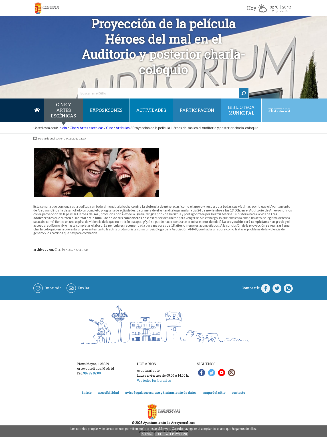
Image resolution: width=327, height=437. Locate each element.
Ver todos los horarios (154, 380)
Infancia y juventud (75, 249)
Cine (109, 127)
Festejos (279, 110)
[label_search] (243, 93)
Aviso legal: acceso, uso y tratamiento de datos (160, 392)
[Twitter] (276, 287)
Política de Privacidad (172, 434)
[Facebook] (265, 287)
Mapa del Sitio (214, 392)
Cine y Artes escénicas (63, 110)
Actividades (151, 110)
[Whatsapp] (288, 287)
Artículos (123, 127)
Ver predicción (280, 11)
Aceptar (147, 434)
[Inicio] (46, 8)
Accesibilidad (108, 392)
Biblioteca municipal (241, 110)
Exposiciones (106, 110)
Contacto (238, 392)
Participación (197, 110)
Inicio (37, 110)
